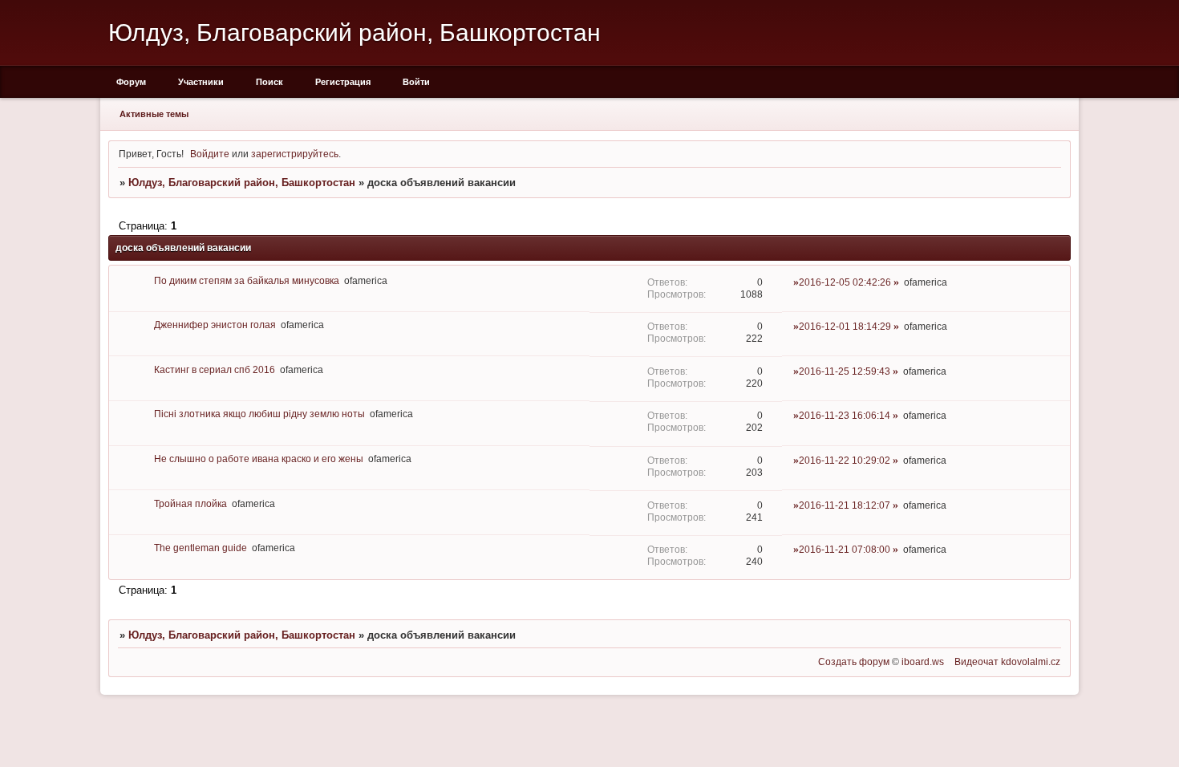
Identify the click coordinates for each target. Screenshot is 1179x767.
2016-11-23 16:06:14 (844, 415)
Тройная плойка (190, 503)
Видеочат (976, 661)
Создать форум (853, 661)
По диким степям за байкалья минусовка (246, 280)
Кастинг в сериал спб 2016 (214, 369)
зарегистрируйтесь (294, 153)
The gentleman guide (200, 547)
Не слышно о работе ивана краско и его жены (258, 458)
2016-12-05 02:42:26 (845, 282)
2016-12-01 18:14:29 (845, 326)
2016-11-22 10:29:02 (844, 460)
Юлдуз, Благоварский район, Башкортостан (241, 183)
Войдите (209, 153)
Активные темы (154, 114)
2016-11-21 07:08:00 (844, 549)
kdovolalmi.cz (1030, 661)
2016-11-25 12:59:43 (844, 371)
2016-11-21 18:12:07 (844, 505)
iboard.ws (922, 661)
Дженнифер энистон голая (215, 324)
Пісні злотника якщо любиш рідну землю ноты (259, 413)
